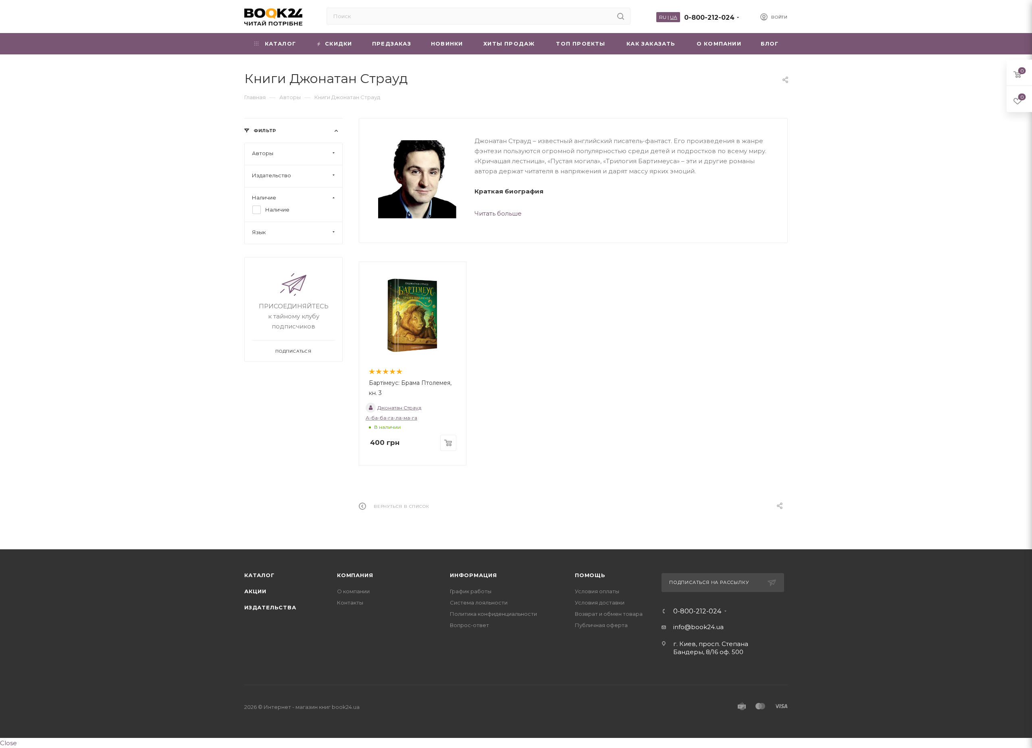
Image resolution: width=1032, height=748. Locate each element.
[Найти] (620, 16)
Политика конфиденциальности (493, 614)
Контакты (350, 602)
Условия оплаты (597, 591)
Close (8, 743)
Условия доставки (599, 602)
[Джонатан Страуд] (417, 179)
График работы (470, 591)
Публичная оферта (601, 625)
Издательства (270, 607)
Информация (473, 575)
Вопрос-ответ (469, 625)
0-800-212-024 (709, 17)
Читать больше (498, 213)
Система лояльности (479, 602)
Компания (355, 575)
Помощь (590, 575)
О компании (353, 591)
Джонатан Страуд (399, 408)
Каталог (259, 575)
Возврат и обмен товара (609, 614)
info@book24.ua (698, 627)
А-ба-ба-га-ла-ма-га (391, 418)
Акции (255, 591)
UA (673, 17)
